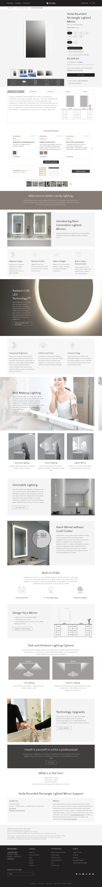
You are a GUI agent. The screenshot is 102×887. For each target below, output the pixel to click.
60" (81, 36)
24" (70, 33)
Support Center (77, 852)
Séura (35, 883)
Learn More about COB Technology (22, 323)
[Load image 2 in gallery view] (23, 73)
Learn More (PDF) (20, 507)
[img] (16, 136)
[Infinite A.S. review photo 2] (45, 153)
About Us (31, 852)
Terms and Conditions (70, 819)
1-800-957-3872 (12, 852)
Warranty (75, 857)
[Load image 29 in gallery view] (41, 73)
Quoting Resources (56, 860)
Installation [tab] (50, 91)
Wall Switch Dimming (75, 48)
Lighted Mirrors (11, 7)
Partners (31, 865)
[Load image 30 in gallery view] (49, 73)
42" (87, 33)
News (30, 857)
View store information (75, 83)
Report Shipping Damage (80, 862)
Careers (31, 860)
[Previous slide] (10, 148)
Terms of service (57, 883)
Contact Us (84, 3)
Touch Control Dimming (75, 51)
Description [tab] (16, 91)
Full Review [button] (16, 156)
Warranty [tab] (85, 91)
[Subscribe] (32, 874)
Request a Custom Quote (22, 628)
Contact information (67, 883)
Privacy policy (49, 883)
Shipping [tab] (68, 91)
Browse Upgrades (63, 728)
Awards (31, 862)
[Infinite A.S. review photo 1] (41, 153)
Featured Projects (34, 854)
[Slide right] (62, 73)
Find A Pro (51, 762)
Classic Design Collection (23, 7)
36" (81, 33)
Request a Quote (55, 857)
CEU (52, 862)
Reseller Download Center (58, 852)
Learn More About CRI (21, 413)
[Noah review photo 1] (14, 153)
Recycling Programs (78, 860)
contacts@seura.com (77, 814)
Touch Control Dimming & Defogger (80, 55)
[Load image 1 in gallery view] (15, 73)
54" (75, 36)
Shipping (75, 854)
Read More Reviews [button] (51, 162)
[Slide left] (9, 73)
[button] (10, 3)
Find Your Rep (55, 865)
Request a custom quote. (75, 70)
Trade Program (55, 854)
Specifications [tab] (33, 91)
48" (70, 36)
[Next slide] (92, 148)
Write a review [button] (80, 171)
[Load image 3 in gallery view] (32, 73)
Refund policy (41, 883)
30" (75, 33)
